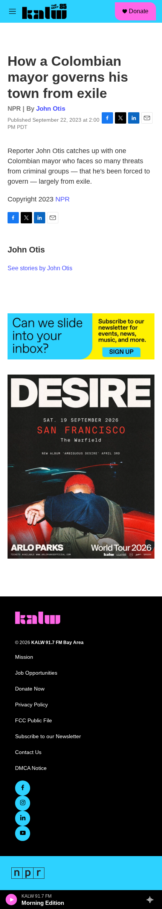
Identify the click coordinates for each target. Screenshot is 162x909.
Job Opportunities (36, 673)
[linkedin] (22, 818)
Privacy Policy (31, 705)
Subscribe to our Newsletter (48, 736)
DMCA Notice (31, 768)
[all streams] (152, 899)
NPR (62, 199)
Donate (138, 11)
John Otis (50, 108)
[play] (11, 899)
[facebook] (22, 788)
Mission (24, 657)
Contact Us (28, 752)
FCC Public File (33, 720)
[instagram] (22, 803)
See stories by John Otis (40, 268)
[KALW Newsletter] (81, 336)
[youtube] (22, 833)
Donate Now (29, 689)
